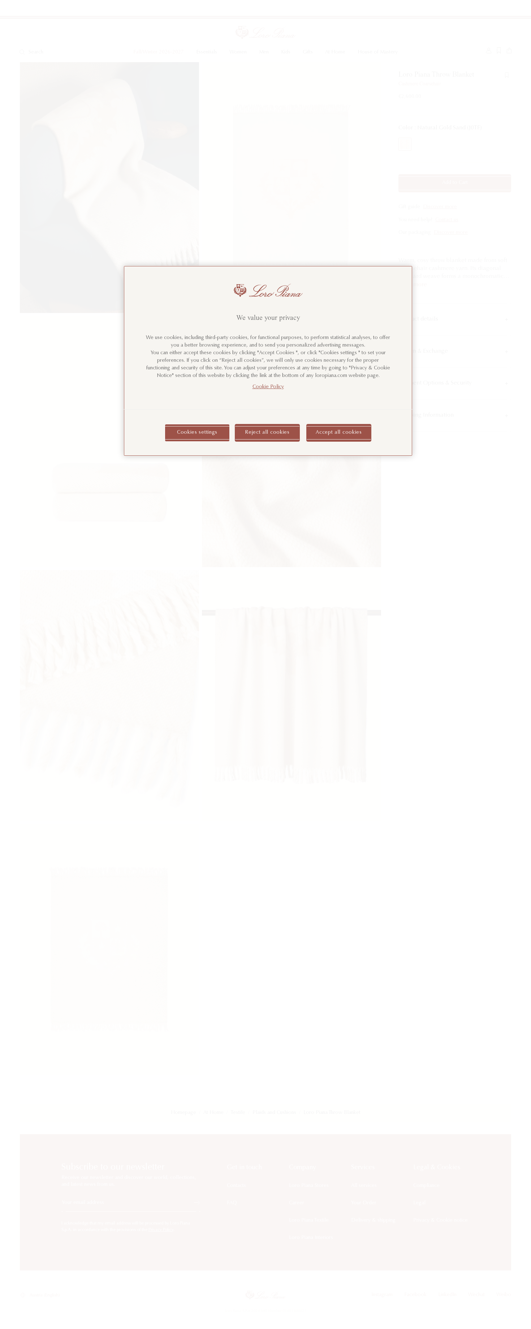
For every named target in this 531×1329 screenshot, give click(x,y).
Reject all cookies (267, 432)
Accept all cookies (339, 432)
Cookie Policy (268, 387)
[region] (268, 361)
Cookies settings (197, 432)
